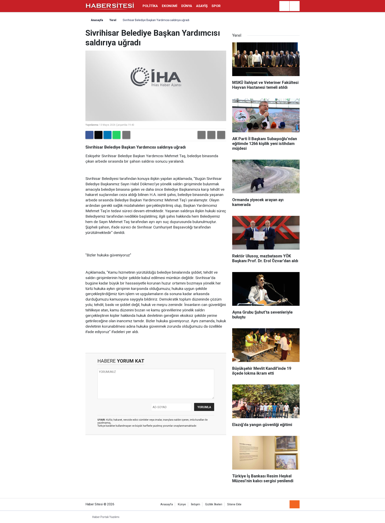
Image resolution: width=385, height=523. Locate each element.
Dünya (186, 6)
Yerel (112, 20)
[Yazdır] (126, 135)
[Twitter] (98, 135)
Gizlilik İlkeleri (213, 504)
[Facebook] (89, 135)
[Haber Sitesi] (109, 6)
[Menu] (294, 6)
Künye (182, 504)
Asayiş (202, 6)
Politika (150, 6)
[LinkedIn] (107, 135)
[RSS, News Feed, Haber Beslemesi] (295, 504)
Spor (216, 6)
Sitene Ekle (234, 504)
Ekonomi (169, 6)
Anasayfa (96, 20)
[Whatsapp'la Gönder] (116, 135)
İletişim (195, 504)
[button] (202, 135)
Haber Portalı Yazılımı (105, 517)
